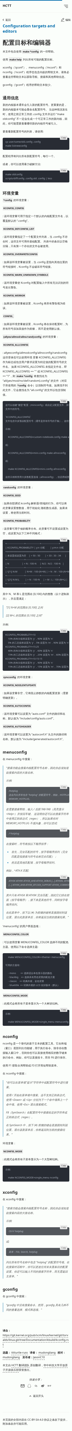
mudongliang (47, 1352)
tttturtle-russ (19, 1352)
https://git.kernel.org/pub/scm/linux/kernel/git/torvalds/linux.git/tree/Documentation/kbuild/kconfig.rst (36, 1339)
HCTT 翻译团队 (20, 1365)
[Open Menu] (66, 6)
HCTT (7, 5)
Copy (63, 137)
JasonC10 (39, 1357)
